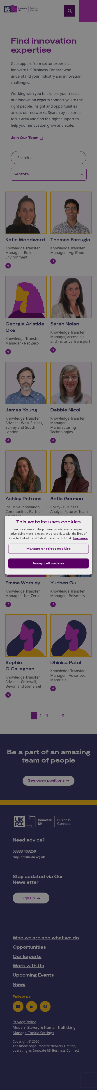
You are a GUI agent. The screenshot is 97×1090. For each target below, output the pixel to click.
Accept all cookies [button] (48, 563)
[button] (48, 549)
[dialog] (48, 544)
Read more (80, 538)
